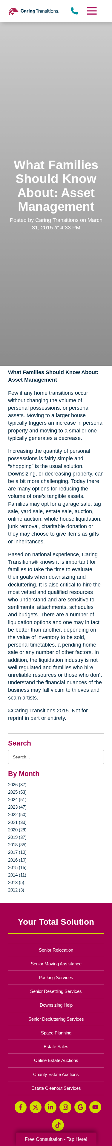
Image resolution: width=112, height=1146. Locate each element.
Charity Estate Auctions (56, 1074)
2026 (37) (17, 784)
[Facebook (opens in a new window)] (21, 1107)
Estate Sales (56, 1046)
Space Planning (56, 1032)
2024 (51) (17, 799)
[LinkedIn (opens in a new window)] (50, 1107)
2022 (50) (17, 814)
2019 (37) (17, 837)
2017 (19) (17, 852)
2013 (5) (16, 882)
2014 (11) (17, 874)
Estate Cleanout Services (56, 1088)
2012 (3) (16, 889)
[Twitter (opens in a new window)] (36, 1107)
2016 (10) (17, 859)
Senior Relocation (56, 950)
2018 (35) (17, 844)
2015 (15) (17, 867)
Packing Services (56, 977)
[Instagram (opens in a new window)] (65, 1107)
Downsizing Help (56, 1005)
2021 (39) (17, 822)
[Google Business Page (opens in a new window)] (80, 1107)
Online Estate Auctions (56, 1060)
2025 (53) (17, 792)
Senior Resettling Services (56, 991)
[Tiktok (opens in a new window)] (58, 1125)
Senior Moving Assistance (56, 963)
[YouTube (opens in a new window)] (95, 1107)
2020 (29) (17, 829)
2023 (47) (17, 807)
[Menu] (91, 11)
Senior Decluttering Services (56, 1019)
